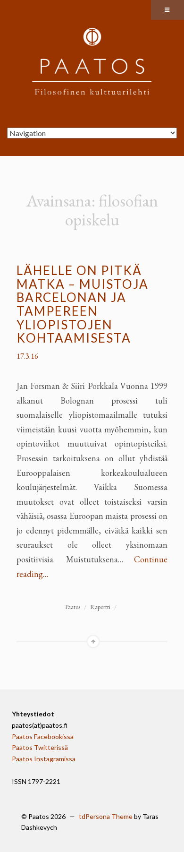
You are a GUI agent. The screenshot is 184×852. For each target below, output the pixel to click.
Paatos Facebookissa (43, 736)
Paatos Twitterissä (40, 747)
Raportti (100, 607)
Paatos (72, 607)
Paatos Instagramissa (43, 759)
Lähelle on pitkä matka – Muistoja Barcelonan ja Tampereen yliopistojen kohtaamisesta (83, 304)
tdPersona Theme (106, 816)
